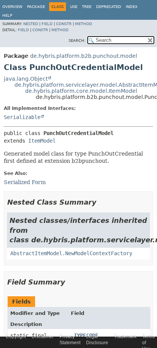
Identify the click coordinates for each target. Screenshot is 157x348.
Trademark (125, 336)
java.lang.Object (26, 79)
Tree (86, 7)
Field (47, 24)
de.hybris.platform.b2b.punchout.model (83, 56)
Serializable (22, 117)
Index (132, 7)
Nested (30, 24)
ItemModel (42, 141)
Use (73, 7)
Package (36, 7)
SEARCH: (77, 40)
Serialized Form (25, 182)
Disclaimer (43, 336)
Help (7, 15)
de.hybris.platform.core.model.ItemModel (81, 91)
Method (83, 24)
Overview (12, 7)
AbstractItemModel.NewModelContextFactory (71, 253)
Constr (64, 24)
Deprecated (108, 7)
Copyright (16, 336)
